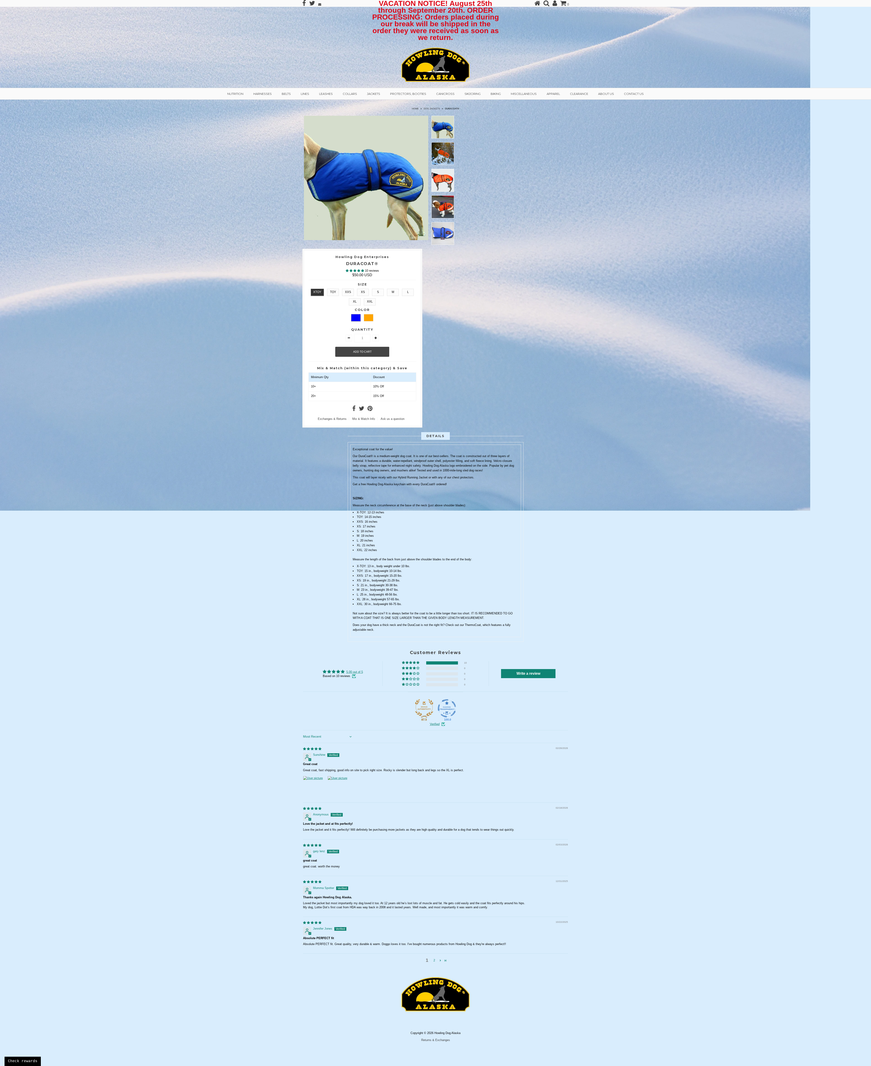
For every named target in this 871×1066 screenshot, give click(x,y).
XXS (348, 292)
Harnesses (262, 94)
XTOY (317, 292)
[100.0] (447, 708)
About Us (606, 94)
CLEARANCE (579, 94)
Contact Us (634, 94)
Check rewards (22, 1061)
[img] (312, 749)
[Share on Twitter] (361, 409)
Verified (435, 724)
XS (363, 292)
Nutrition (235, 94)
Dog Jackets (432, 108)
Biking (496, 94)
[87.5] (424, 708)
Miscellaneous (524, 94)
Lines (305, 94)
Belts (286, 94)
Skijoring (473, 94)
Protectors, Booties (408, 94)
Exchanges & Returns (332, 419)
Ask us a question (392, 419)
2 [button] (434, 960)
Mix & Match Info (363, 419)
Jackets (373, 94)
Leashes (326, 94)
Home (415, 108)
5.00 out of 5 (354, 672)
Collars (350, 94)
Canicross (445, 94)
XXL (370, 301)
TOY (333, 292)
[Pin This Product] (369, 409)
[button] (355, 270)
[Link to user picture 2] (338, 787)
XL (355, 301)
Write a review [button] (528, 673)
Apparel (553, 94)
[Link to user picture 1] (314, 787)
